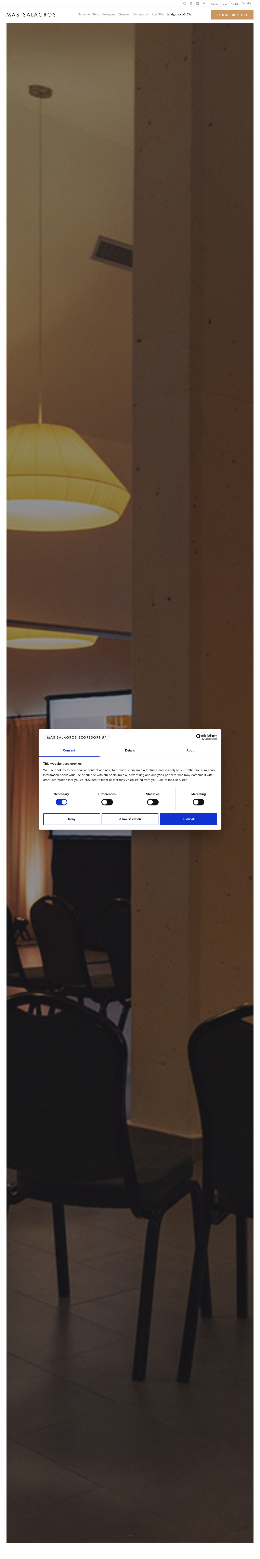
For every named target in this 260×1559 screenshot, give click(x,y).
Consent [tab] (69, 750)
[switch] (107, 802)
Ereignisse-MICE (179, 14)
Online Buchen (232, 14)
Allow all (188, 819)
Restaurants (140, 14)
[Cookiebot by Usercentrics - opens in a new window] (199, 737)
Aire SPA (158, 14)
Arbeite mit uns (219, 3)
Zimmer (123, 14)
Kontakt (235, 3)
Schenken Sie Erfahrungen (96, 14)
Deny (71, 819)
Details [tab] (130, 750)
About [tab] (190, 750)
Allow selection (130, 819)
